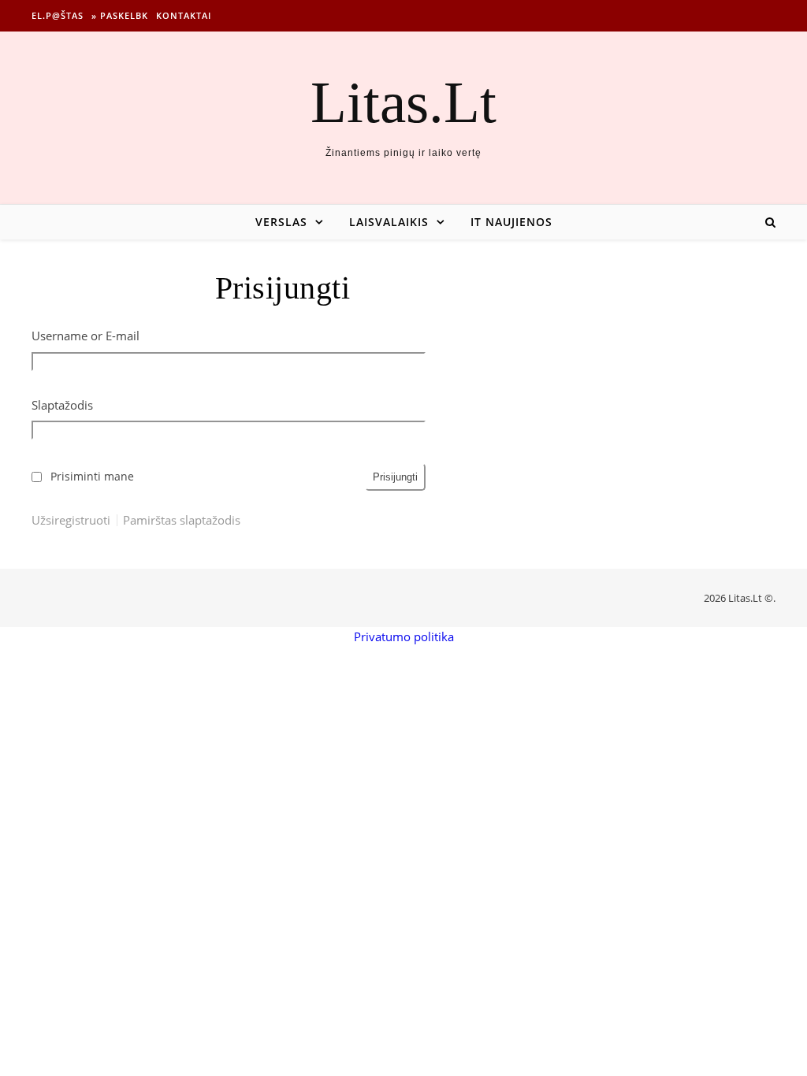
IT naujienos (511, 221)
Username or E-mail (85, 335)
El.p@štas (58, 15)
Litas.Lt (403, 102)
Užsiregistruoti (71, 520)
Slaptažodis (62, 405)
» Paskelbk (119, 15)
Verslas (281, 221)
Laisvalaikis (389, 221)
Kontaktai (183, 15)
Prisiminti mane (92, 476)
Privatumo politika (404, 636)
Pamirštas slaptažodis (181, 520)
